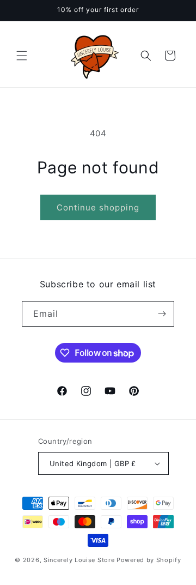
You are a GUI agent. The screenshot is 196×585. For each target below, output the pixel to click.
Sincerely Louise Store (79, 560)
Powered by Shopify (149, 560)
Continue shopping (98, 207)
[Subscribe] (162, 314)
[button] (22, 56)
